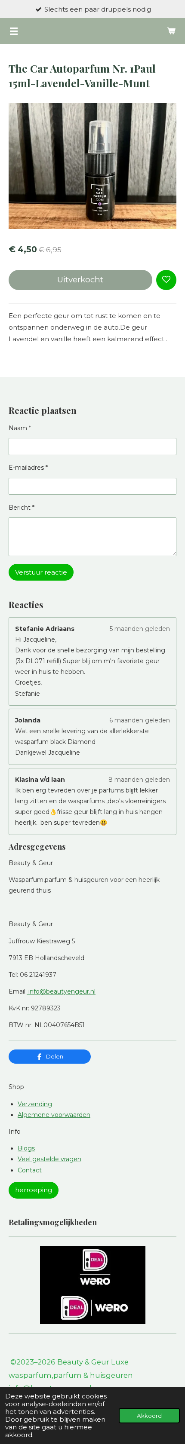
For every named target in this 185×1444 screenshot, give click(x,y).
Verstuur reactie (41, 572)
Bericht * (21, 507)
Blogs (26, 1148)
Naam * (20, 428)
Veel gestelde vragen (49, 1159)
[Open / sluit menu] (13, 31)
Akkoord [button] (149, 1415)
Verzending (35, 1104)
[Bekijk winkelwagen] (171, 31)
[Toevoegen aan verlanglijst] (166, 280)
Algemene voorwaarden (54, 1115)
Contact (30, 1170)
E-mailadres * (28, 467)
